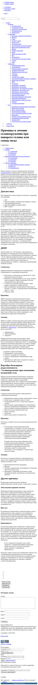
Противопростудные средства (21, 100)
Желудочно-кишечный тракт (21, 47)
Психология (15, 57)
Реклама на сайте (9, 8)
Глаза (13, 39)
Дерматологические (18, 70)
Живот (14, 49)
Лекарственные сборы (19, 111)
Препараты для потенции (20, 92)
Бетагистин (12, 327)
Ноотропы (15, 115)
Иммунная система (18, 108)
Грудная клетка (16, 44)
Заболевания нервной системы (19, 164)
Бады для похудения (18, 110)
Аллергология (16, 26)
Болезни (10, 24)
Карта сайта (4, 636)
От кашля (15, 83)
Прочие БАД (16, 120)
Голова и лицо (16, 41)
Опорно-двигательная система (21, 116)
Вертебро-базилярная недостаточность (17, 156)
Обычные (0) (5, 587)
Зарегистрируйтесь (18, 680)
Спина (14, 60)
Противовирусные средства (20, 93)
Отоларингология (17, 27)
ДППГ (7, 150)
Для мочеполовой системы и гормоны (24, 78)
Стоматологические (18, 103)
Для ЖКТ (15, 75)
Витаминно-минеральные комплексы (23, 106)
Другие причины (10, 163)
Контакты (7, 10)
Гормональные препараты (20, 69)
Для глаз (14, 74)
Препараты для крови (18, 85)
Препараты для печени (19, 87)
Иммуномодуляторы (18, 80)
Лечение (12, 155)
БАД (9, 105)
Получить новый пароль (8, 672)
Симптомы (11, 34)
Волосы (14, 37)
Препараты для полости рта (20, 90)
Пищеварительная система (20, 118)
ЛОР (13, 82)
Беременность (13, 168)
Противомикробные (18, 95)
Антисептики (16, 67)
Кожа (13, 52)
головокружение (6, 172)
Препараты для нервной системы (22, 88)
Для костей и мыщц (18, 77)
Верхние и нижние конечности (21, 36)
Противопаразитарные (19, 98)
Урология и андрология (19, 29)
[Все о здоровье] (6, 644)
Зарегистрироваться (7, 653)
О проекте (7, 7)
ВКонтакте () (6, 583)
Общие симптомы (17, 50)
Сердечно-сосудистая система (21, 59)
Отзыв (3, 596)
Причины (12, 153)
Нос (13, 55)
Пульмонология (17, 31)
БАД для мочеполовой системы (22, 113)
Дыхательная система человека (21, 46)
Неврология (15, 32)
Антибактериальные (18, 65)
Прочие (14, 102)
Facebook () (5, 585)
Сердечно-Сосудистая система (21, 121)
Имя (3, 611)
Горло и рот (15, 42)
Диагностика (9, 148)
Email (3, 615)
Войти (5, 682)
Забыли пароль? (10, 660)
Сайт (2, 618)
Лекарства (11, 64)
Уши (13, 62)
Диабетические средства (19, 72)
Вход (6, 13)
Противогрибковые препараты (21, 97)
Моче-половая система (19, 54)
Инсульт (11, 166)
